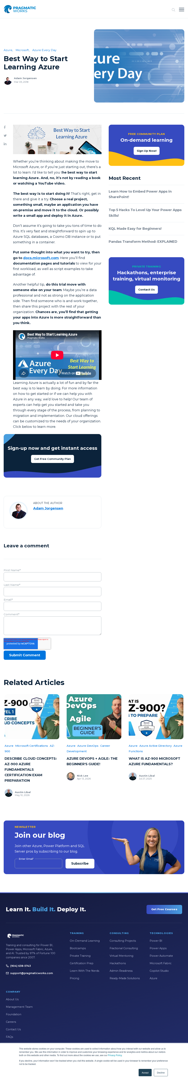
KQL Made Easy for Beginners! (135, 229)
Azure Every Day (44, 50)
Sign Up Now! (146, 150)
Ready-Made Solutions (125, 978)
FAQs (9, 1037)
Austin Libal (23, 792)
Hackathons (118, 963)
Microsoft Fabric (160, 963)
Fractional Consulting (124, 948)
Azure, (8, 50)
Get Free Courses (164, 909)
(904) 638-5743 (20, 965)
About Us (12, 999)
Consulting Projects (123, 940)
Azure (9, 745)
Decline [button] (161, 1072)
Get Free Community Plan (52, 459)
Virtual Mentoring (121, 955)
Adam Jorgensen (25, 78)
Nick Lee (82, 775)
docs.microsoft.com (41, 258)
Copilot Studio (159, 970)
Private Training (80, 955)
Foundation (13, 1014)
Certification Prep (81, 963)
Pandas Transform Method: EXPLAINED (143, 242)
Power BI (156, 940)
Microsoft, (23, 50)
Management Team (19, 1007)
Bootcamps (78, 948)
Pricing (74, 978)
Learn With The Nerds (84, 970)
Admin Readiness (121, 970)
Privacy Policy (115, 1055)
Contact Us (146, 289)
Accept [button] (145, 1072)
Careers (11, 1022)
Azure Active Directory (155, 745)
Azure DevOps (87, 745)
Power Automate (161, 955)
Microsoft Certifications (31, 745)
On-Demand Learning (85, 940)
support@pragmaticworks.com (31, 973)
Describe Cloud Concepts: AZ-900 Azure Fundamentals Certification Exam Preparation (31, 770)
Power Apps (158, 948)
